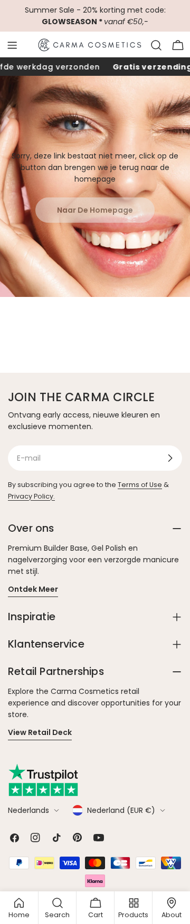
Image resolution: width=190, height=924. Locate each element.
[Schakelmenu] (12, 45)
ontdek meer (33, 589)
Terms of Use (140, 484)
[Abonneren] (170, 458)
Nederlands (28, 810)
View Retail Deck (40, 732)
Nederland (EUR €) (121, 810)
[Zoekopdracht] (156, 45)
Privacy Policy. (31, 496)
